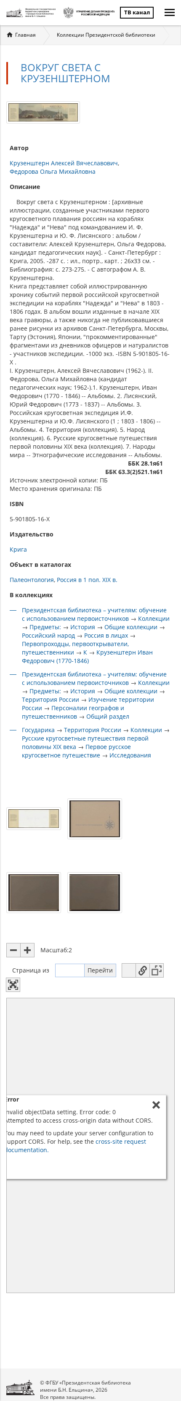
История (82, 627)
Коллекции (154, 618)
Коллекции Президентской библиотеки (106, 34)
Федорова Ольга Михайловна (53, 171)
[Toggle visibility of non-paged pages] (156, 970)
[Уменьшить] (13, 950)
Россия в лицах (106, 635)
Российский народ (48, 635)
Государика (38, 730)
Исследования (130, 755)
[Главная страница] (32, 12)
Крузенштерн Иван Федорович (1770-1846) (87, 656)
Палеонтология (32, 580)
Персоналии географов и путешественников (73, 712)
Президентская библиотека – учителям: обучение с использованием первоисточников (94, 614)
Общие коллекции (130, 627)
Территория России (50, 699)
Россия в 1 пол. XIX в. (87, 580)
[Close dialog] (156, 1105)
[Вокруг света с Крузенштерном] (43, 112)
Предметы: (45, 627)
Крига (18, 549)
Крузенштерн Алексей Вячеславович (64, 163)
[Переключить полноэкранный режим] (13, 985)
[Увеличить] (27, 950)
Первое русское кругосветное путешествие (76, 751)
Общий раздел (107, 716)
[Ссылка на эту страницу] (143, 970)
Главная (25, 34)
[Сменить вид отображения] (129, 970)
